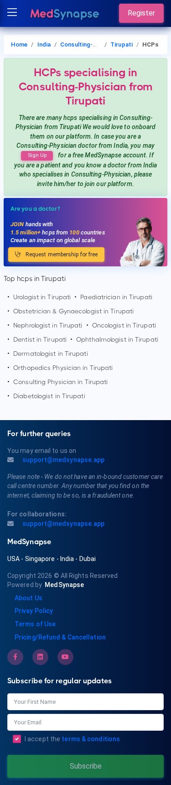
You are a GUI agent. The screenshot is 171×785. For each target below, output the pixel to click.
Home (19, 44)
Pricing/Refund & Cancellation (60, 637)
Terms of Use (35, 624)
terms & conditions (91, 739)
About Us (28, 598)
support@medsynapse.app (62, 459)
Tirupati (121, 44)
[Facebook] (15, 656)
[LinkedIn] (40, 656)
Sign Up (37, 155)
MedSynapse (64, 584)
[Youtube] (65, 656)
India (44, 44)
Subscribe (86, 766)
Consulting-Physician (89, 44)
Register (141, 13)
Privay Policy (34, 610)
